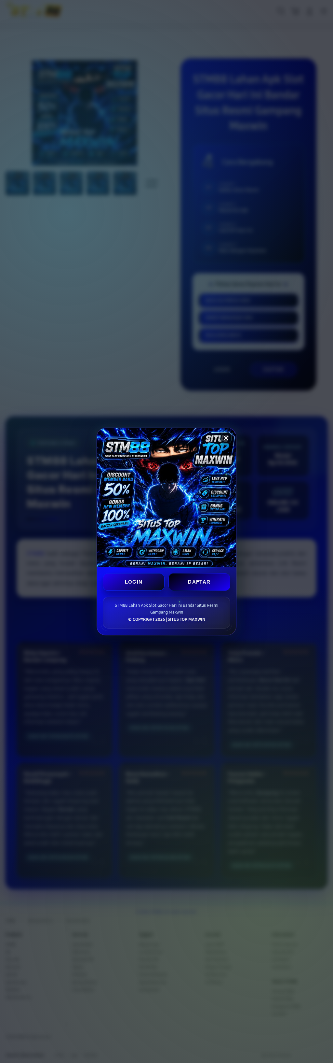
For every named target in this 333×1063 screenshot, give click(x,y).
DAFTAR (199, 582)
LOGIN (134, 582)
